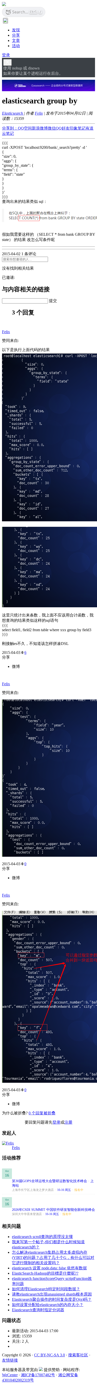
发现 (16, 30)
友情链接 (10, 1360)
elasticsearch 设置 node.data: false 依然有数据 (49, 1268)
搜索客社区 (78, 1355)
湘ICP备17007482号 (38, 1375)
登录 (6, 55)
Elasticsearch (13, 113)
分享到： (10, 128)
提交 (53, 301)
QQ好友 (63, 128)
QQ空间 (25, 128)
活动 (16, 46)
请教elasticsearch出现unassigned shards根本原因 (52, 1294)
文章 (16, 40)
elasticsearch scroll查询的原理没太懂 (42, 1237)
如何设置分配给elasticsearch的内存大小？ (47, 1305)
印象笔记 (78, 128)
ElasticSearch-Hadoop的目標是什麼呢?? (45, 1273)
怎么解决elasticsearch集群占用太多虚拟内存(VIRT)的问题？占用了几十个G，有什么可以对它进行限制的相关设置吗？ (53, 1257)
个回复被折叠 (42, 1113)
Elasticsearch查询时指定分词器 (38, 1310)
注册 (68, 1122)
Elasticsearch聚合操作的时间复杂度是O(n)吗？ (52, 1299)
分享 (16, 35)
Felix (39, 113)
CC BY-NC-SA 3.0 (49, 1355)
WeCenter (10, 1375)
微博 (16, 666)
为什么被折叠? (15, 1113)
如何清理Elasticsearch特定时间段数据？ (46, 1289)
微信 (52, 128)
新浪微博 (40, 128)
